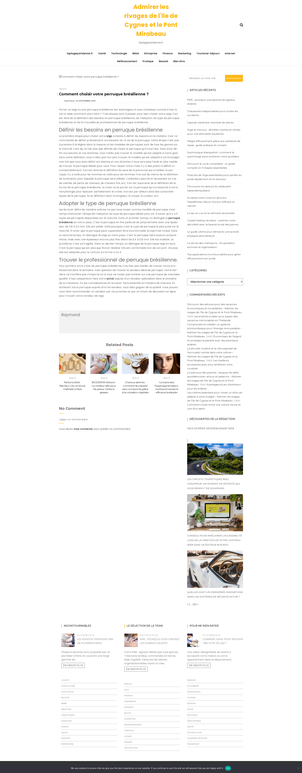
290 (195, 604)
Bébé (135, 53)
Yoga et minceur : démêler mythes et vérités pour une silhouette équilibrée (213, 131)
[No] (298, 768)
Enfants (65, 738)
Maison (128, 742)
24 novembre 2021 (86, 100)
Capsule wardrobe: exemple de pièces (210, 122)
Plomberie (86, 635)
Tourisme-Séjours (208, 53)
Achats (65, 680)
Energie (191, 680)
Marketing (184, 53)
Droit (64, 732)
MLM (126, 689)
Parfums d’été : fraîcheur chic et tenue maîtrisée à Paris (72, 386)
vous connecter (83, 429)
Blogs (127, 713)
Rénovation (193, 692)
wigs (109, 136)
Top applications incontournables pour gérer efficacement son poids (214, 256)
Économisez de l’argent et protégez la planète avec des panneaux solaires (214, 340)
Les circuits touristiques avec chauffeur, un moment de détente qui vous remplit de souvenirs (213, 484)
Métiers (191, 703)
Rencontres (194, 721)
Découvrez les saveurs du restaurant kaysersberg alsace (209, 188)
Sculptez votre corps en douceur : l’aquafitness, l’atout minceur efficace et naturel (211, 201)
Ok (228, 768)
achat (110, 278)
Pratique (148, 61)
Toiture (191, 697)
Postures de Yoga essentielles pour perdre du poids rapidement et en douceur (214, 177)
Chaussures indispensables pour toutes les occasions (212, 113)
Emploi (128, 684)
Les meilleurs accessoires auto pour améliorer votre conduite (210, 364)
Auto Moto (67, 692)
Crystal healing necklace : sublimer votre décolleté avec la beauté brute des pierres (212, 222)
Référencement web (220, 428)
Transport (193, 744)
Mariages (66, 721)
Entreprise (150, 53)
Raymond (69, 100)
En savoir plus (73, 665)
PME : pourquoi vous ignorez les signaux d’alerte (211, 101)
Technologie (119, 53)
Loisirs (128, 736)
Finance (168, 53)
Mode (190, 709)
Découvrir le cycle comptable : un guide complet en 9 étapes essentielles (211, 165)
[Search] (241, 24)
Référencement (127, 61)
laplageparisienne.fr (80, 53)
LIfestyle (129, 730)
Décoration (131, 748)
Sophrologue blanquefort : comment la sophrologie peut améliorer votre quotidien (213, 154)
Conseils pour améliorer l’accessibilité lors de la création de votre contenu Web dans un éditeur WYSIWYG (214, 540)
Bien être (179, 61)
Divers (64, 726)
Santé (102, 53)
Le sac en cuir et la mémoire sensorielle (211, 213)
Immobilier (130, 701)
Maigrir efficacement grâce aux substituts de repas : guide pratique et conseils (213, 143)
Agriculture (68, 686)
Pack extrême (196, 428)
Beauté (163, 61)
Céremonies (67, 715)
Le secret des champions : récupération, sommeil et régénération (211, 245)
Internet (230, 53)
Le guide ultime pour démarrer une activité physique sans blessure (213, 233)
